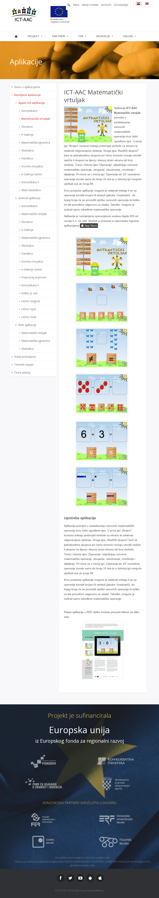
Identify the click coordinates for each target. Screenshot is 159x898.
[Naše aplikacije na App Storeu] (100, 878)
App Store (89, 225)
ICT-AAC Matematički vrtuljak (93, 96)
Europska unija (79, 730)
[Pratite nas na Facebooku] (60, 878)
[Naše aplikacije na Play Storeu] (90, 878)
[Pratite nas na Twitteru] (70, 878)
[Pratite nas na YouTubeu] (80, 878)
